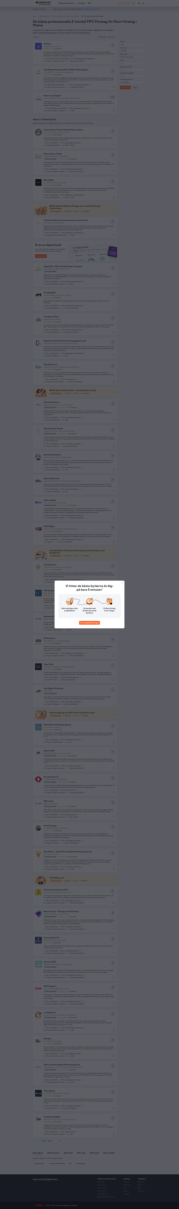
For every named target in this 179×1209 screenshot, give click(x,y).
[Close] (122, 583)
